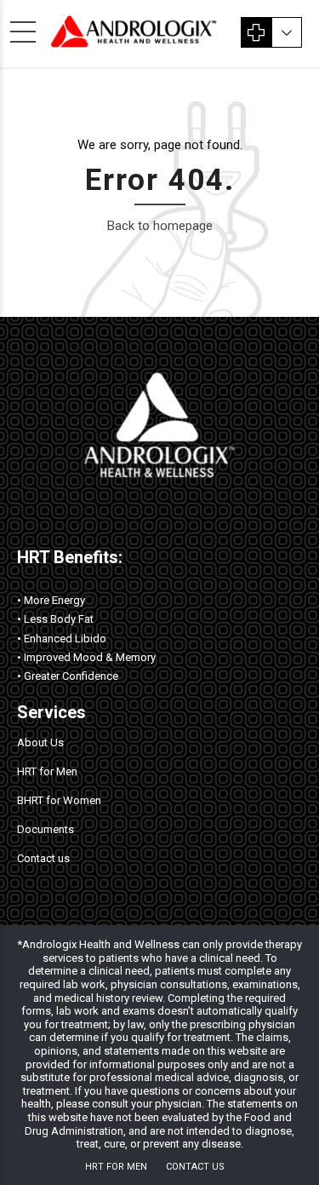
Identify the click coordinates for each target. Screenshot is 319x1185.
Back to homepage (160, 225)
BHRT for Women (59, 800)
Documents (45, 829)
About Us (40, 742)
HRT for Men (47, 771)
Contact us (43, 858)
